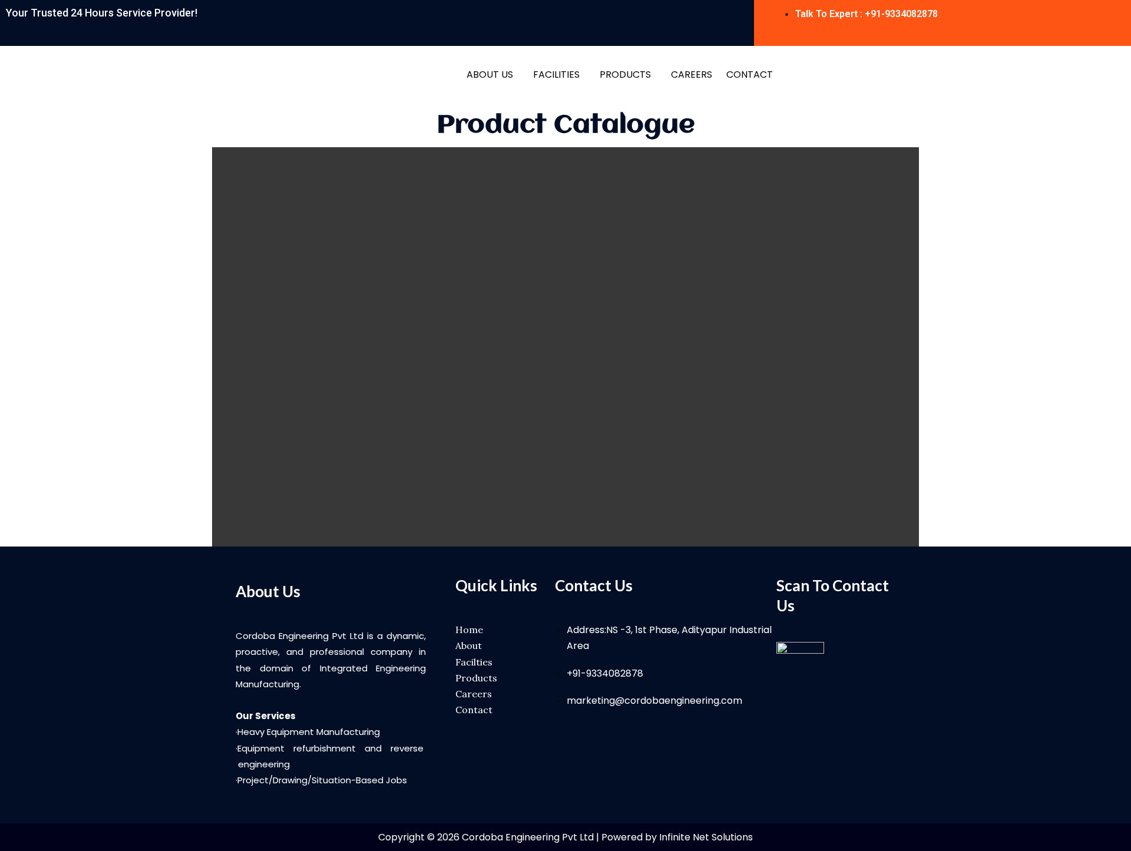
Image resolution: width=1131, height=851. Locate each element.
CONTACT (749, 74)
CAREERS (691, 74)
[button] (492, 74)
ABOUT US (490, 74)
